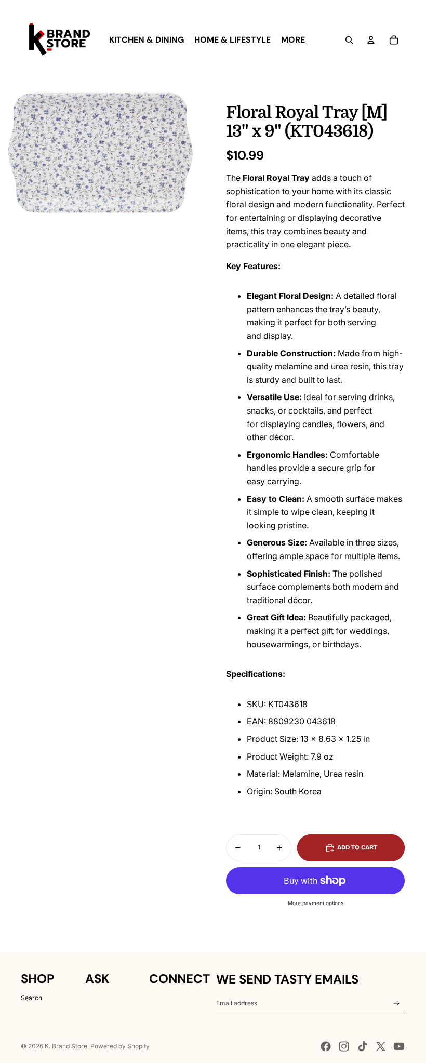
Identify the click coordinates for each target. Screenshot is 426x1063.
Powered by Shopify (120, 1046)
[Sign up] (396, 1003)
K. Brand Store (66, 1046)
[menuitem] (146, 40)
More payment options (315, 903)
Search (31, 998)
